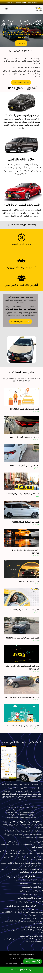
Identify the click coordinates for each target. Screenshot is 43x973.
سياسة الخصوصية (11, 963)
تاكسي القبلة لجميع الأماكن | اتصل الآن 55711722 (22, 638)
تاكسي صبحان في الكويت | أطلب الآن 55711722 (23, 725)
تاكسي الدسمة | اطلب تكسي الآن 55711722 (24, 610)
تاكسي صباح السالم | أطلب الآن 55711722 (25, 522)
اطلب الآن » (36, 411)
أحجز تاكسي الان (14, 958)
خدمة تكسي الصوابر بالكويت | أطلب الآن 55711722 (22, 697)
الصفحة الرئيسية (29, 958)
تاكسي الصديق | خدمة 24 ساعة (28, 581)
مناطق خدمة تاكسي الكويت (21, 372)
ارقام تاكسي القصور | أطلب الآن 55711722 (24, 465)
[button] (6, 9)
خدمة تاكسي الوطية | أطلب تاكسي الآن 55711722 (22, 494)
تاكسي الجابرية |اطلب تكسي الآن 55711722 (24, 409)
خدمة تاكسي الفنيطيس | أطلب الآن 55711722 (23, 437)
